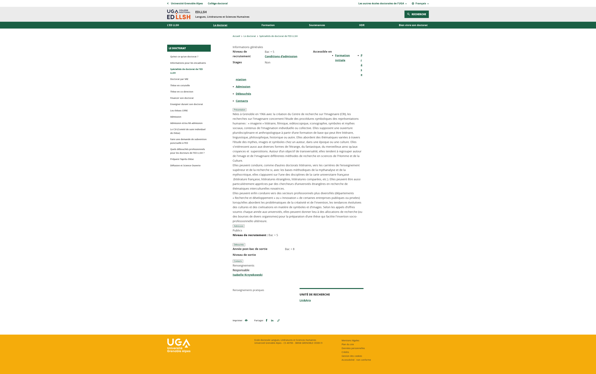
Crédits (345, 352)
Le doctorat (177, 48)
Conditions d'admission (281, 56)
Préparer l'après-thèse (182, 159)
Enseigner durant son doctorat (186, 104)
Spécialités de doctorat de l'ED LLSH (186, 71)
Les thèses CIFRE (179, 110)
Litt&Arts (305, 300)
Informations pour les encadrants (188, 62)
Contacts (242, 101)
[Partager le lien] (278, 320)
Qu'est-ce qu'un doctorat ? (184, 56)
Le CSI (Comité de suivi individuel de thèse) (187, 131)
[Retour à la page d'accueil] (178, 14)
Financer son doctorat (182, 97)
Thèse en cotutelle (180, 85)
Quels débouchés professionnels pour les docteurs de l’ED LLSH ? (187, 151)
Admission (243, 87)
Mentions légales (350, 340)
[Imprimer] (246, 320)
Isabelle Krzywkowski (248, 275)
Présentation (239, 110)
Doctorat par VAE (179, 79)
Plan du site (348, 344)
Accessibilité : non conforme (356, 359)
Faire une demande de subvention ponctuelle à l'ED (188, 141)
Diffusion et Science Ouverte (185, 165)
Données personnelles (353, 348)
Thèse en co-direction (181, 91)
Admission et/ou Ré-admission (186, 123)
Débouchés (243, 94)
